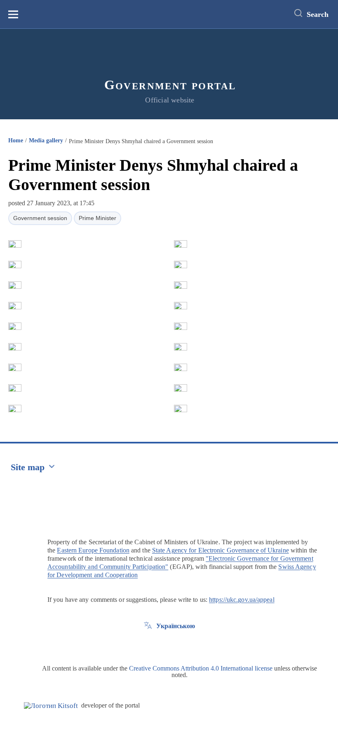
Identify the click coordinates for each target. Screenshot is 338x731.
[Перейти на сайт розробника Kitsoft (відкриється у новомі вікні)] (51, 705)
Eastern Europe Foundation (93, 550)
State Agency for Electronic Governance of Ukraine (220, 550)
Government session (40, 218)
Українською (175, 625)
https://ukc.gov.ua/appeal (242, 599)
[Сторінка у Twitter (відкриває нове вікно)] (148, 645)
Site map (28, 467)
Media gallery (46, 140)
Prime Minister (97, 218)
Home (15, 140)
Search (318, 14)
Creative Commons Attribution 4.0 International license (200, 668)
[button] (14, 244)
